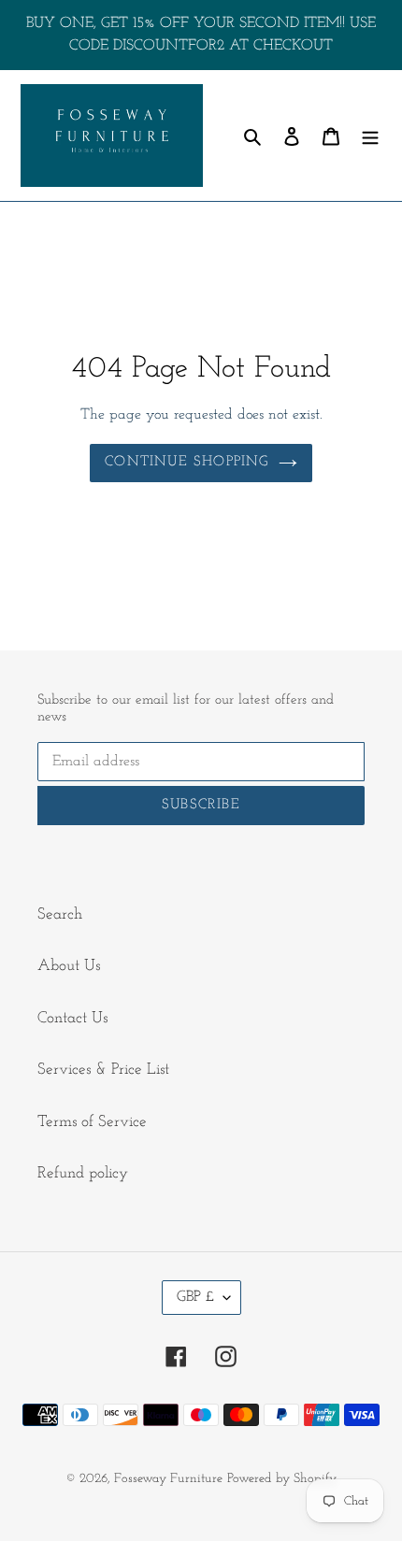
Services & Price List (103, 1069)
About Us (68, 966)
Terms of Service (92, 1122)
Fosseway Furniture (168, 1479)
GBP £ (195, 1297)
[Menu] (370, 135)
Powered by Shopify (282, 1479)
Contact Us (72, 1018)
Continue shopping (186, 462)
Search (59, 914)
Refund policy (82, 1173)
